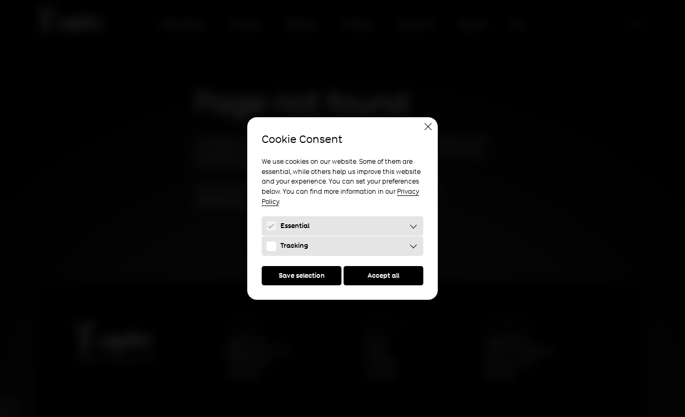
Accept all (383, 275)
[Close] (428, 127)
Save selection (302, 275)
